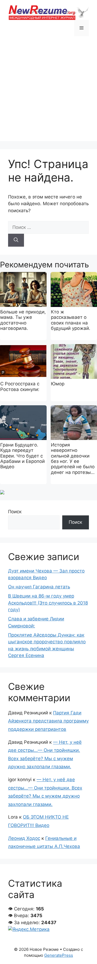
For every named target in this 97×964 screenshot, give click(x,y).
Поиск (15, 511)
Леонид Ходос (24, 838)
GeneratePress (58, 955)
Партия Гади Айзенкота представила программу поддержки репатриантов (48, 721)
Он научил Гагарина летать (39, 586)
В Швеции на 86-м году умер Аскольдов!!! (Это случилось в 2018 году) (48, 602)
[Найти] (16, 240)
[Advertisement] (48, 92)
